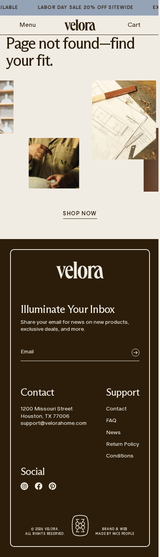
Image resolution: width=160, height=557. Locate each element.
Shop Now (80, 214)
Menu (27, 24)
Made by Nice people (115, 532)
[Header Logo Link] (80, 25)
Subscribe (135, 352)
